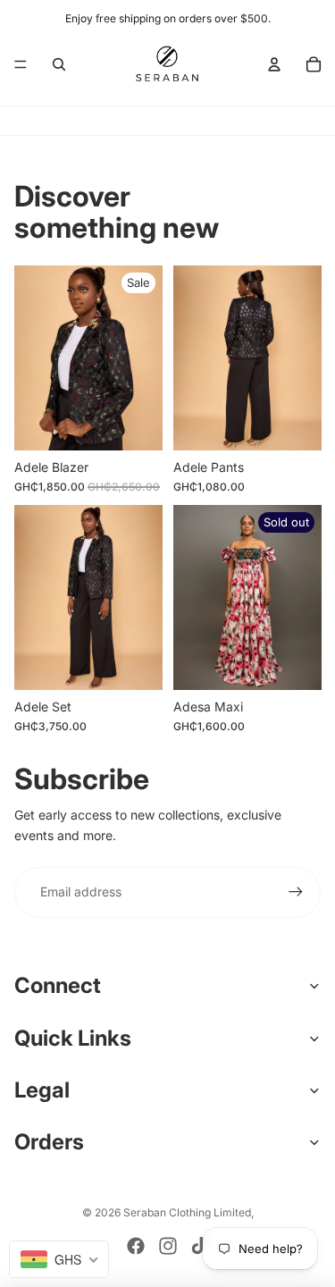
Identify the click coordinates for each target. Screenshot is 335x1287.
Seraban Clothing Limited (187, 1212)
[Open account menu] (274, 64)
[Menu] (20, 64)
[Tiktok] (199, 1246)
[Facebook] (136, 1246)
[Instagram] (168, 1246)
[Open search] (59, 64)
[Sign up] (296, 892)
